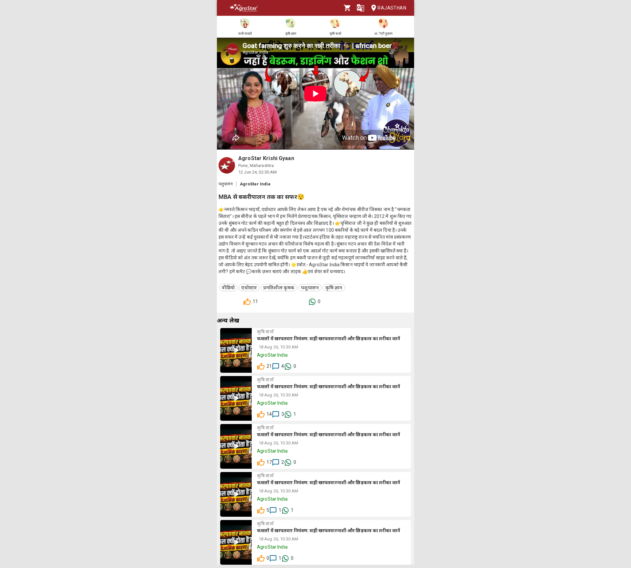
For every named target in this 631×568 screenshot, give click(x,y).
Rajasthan (392, 8)
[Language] (360, 7)
